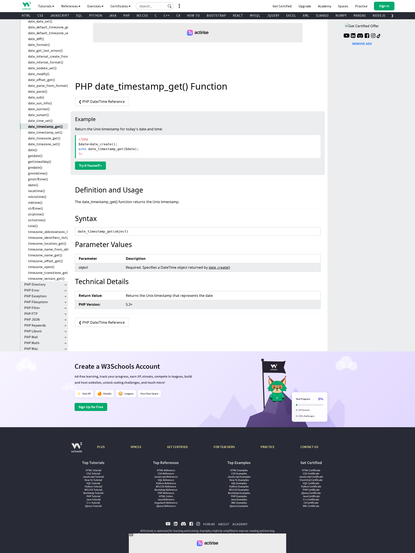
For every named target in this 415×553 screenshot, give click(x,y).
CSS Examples (239, 473)
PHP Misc (31, 348)
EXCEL (291, 15)
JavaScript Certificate (311, 476)
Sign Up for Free (90, 406)
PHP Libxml (33, 331)
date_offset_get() (41, 80)
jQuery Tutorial (93, 506)
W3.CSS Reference (166, 486)
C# (178, 15)
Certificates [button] (119, 6)
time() (33, 226)
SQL (79, 15)
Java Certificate (311, 496)
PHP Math (31, 343)
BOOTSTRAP (216, 15)
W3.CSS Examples (239, 489)
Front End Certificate (311, 480)
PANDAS (359, 15)
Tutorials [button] (45, 6)
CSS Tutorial (93, 473)
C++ (167, 15)
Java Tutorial (93, 499)
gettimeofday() (39, 161)
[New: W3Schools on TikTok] (379, 36)
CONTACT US (309, 447)
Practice (361, 6)
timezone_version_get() (46, 278)
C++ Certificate (311, 499)
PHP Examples (239, 496)
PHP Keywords (35, 325)
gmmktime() (37, 173)
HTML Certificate (311, 470)
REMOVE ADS (362, 44)
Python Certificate (311, 486)
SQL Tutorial (93, 483)
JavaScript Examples (239, 476)
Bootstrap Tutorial (93, 493)
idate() (33, 185)
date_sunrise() (38, 109)
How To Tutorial (93, 480)
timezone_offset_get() (45, 261)
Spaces (343, 6)
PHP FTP (31, 313)
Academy (324, 6)
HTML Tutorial (93, 470)
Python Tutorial (93, 486)
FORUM (209, 524)
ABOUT (223, 524)
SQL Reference (166, 480)
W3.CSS (142, 15)
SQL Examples (239, 483)
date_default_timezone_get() (48, 27)
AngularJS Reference (166, 502)
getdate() (35, 156)
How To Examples (239, 480)
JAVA (113, 15)
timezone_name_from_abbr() (48, 249)
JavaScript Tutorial (93, 476)
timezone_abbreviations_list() (48, 232)
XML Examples (239, 502)
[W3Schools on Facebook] (367, 36)
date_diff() (36, 39)
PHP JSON (32, 319)
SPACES (136, 447)
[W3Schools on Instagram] (373, 36)
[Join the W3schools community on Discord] (360, 36)
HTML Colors (166, 496)
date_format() (39, 44)
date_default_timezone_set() (48, 33)
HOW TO (193, 15)
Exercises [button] (94, 6)
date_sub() (36, 97)
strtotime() (36, 220)
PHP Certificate (311, 489)
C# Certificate (311, 502)
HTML (26, 15)
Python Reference (166, 483)
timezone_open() (41, 267)
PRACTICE (268, 447)
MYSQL (255, 15)
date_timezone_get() (44, 138)
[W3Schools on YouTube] (346, 36)
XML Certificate (311, 506)
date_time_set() (40, 120)
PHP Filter (32, 308)
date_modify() (38, 74)
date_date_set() (40, 21)
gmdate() (35, 167)
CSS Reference (166, 473)
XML (306, 15)
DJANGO (322, 15)
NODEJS (379, 15)
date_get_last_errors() (45, 50)
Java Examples (239, 499)
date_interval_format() (45, 62)
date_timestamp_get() (45, 126)
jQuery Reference (166, 506)
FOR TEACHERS (224, 447)
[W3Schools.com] (76, 450)
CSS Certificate (311, 473)
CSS (40, 15)
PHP (126, 15)
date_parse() (37, 91)
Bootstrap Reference (166, 489)
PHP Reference (166, 493)
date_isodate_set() (42, 68)
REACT (238, 15)
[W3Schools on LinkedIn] (353, 36)
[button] (169, 6)
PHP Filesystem (36, 302)
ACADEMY (239, 524)
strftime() (35, 208)
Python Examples (239, 486)
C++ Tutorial (93, 502)
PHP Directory (34, 284)
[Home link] (26, 5)
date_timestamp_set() (45, 132)
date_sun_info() (40, 103)
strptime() (36, 214)
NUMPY (341, 15)
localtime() (36, 191)
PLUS (101, 447)
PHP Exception (35, 296)
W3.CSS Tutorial (93, 489)
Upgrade (304, 6)
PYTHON (95, 15)
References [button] (69, 6)
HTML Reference (166, 470)
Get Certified (282, 6)
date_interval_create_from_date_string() (48, 56)
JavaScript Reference (166, 476)
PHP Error (31, 290)
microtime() (37, 196)
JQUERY (273, 15)
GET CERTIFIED (177, 447)
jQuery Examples (239, 506)
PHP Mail (31, 337)
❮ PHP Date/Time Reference (102, 101)
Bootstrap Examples (239, 493)
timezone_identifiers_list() (48, 237)
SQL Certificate (311, 483)
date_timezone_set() (44, 144)
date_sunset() (38, 115)
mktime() (35, 202)
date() (32, 150)
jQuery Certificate (311, 493)
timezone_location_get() (47, 243)
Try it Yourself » (90, 165)
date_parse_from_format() (48, 85)
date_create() (219, 267)
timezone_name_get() (45, 255)
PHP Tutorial (93, 496)
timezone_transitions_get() (48, 272)
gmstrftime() (38, 179)
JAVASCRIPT (59, 15)
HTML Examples (239, 470)
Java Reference (166, 499)
